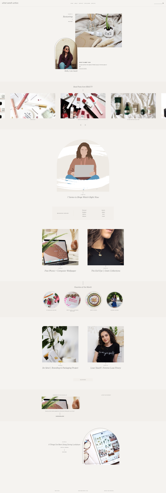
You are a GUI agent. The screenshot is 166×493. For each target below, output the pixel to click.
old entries (83, 379)
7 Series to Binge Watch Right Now (83, 197)
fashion (84, 214)
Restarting (67, 17)
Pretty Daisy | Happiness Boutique (72, 311)
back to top (57, 490)
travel (103, 216)
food (103, 214)
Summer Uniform (115, 310)
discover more (83, 68)
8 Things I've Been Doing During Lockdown (64, 444)
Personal (84, 210)
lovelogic (112, 490)
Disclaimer (87, 3)
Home (72, 3)
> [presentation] (85, 125)
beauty (103, 210)
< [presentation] (80, 125)
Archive (93, 3)
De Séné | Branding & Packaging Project (60, 368)
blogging (84, 212)
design (103, 212)
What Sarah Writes (10, 3)
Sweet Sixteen (93, 310)
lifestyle (84, 216)
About (76, 3)
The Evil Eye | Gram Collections (105, 271)
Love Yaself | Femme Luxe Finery (106, 368)
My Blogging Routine (51, 310)
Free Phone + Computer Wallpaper (60, 271)
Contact (81, 3)
